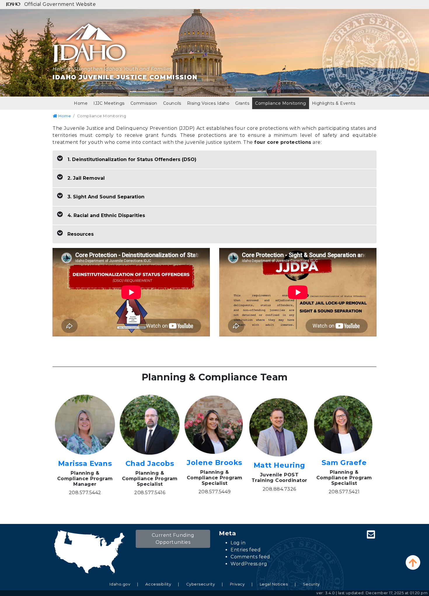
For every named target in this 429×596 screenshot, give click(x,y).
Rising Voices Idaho (208, 103)
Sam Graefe (344, 462)
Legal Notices (274, 584)
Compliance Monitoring (280, 103)
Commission (143, 103)
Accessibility (158, 584)
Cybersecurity (200, 584)
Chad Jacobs (149, 463)
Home (81, 103)
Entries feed (246, 550)
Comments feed (250, 557)
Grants (242, 103)
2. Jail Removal (86, 178)
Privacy (237, 584)
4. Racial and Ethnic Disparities (106, 215)
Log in (238, 543)
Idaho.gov (119, 584)
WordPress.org (249, 564)
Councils (172, 103)
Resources (80, 234)
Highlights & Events (333, 103)
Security (311, 584)
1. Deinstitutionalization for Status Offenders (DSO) (131, 159)
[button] (413, 562)
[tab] (214, 160)
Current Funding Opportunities (173, 538)
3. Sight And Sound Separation (105, 197)
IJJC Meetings (109, 103)
